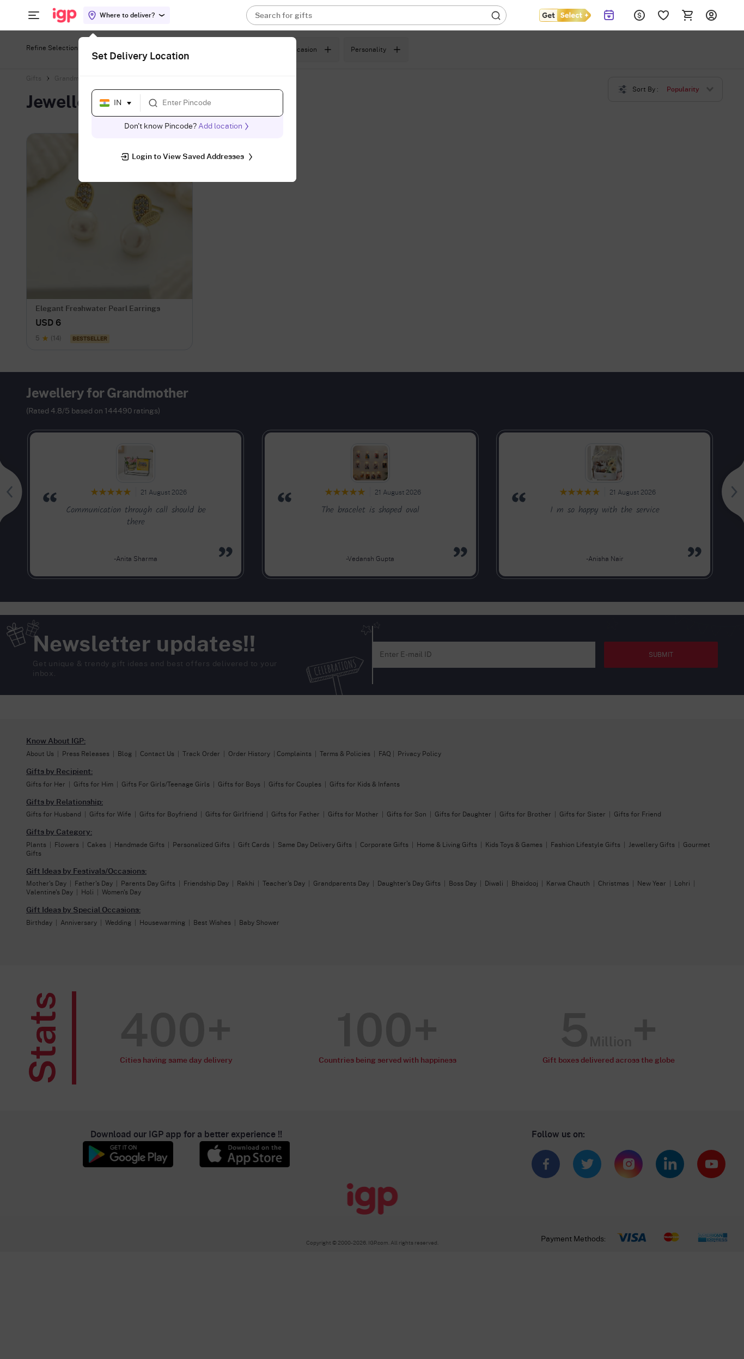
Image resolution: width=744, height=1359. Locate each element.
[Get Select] (565, 15)
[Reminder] (609, 15)
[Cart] (687, 15)
